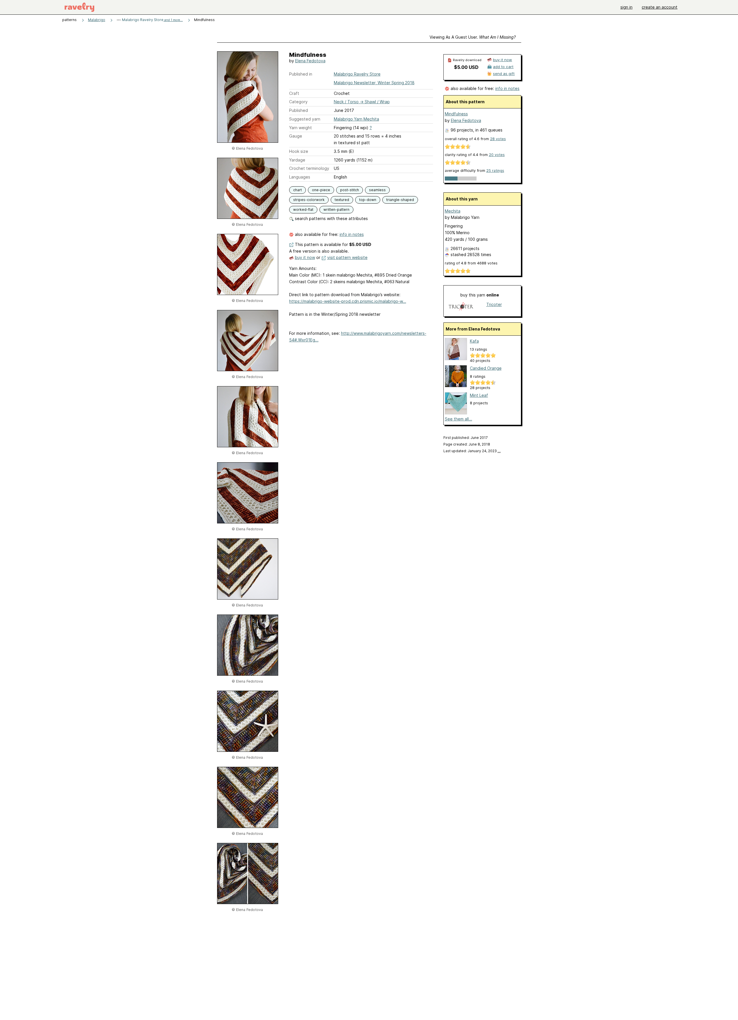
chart (297, 190)
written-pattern (336, 209)
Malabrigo (96, 20)
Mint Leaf (479, 395)
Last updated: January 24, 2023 (472, 451)
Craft (294, 93)
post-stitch (349, 190)
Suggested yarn (304, 119)
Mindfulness (456, 113)
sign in (626, 7)
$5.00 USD (466, 67)
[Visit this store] (461, 307)
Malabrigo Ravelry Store (152, 20)
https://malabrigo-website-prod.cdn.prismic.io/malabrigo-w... (347, 301)
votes (498, 139)
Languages (299, 176)
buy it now (305, 257)
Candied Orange (486, 368)
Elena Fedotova (310, 60)
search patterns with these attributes (331, 218)
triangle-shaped (400, 200)
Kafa (474, 341)
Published (298, 110)
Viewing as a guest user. (473, 37)
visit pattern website (347, 257)
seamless (377, 190)
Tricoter (494, 304)
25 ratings (495, 170)
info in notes (352, 234)
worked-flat (303, 209)
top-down (367, 200)
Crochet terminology (309, 168)
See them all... (458, 418)
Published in (300, 74)
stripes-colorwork (309, 200)
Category (298, 101)
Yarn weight (300, 127)
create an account (659, 7)
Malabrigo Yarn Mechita (356, 119)
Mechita (452, 210)
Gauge (295, 136)
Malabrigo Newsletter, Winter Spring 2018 (374, 82)
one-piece (321, 190)
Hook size (298, 151)
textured (342, 200)
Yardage (297, 159)
